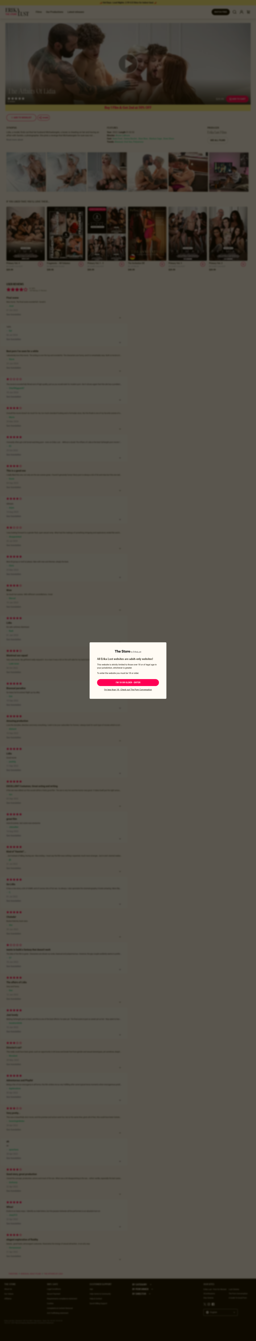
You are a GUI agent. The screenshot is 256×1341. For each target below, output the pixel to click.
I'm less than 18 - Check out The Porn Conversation (128, 689)
